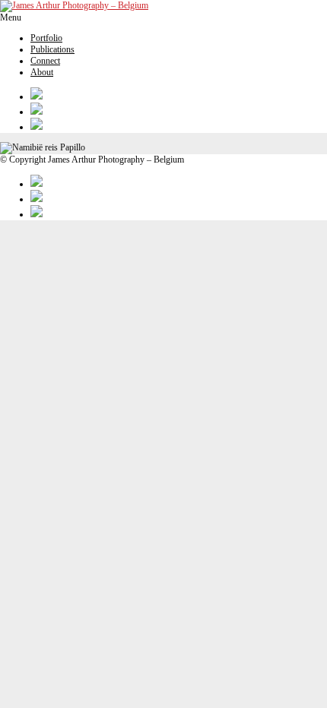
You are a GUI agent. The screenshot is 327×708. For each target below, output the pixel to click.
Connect (45, 60)
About (41, 72)
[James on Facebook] (178, 95)
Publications (52, 49)
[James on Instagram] (178, 110)
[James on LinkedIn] (178, 125)
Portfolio (46, 38)
